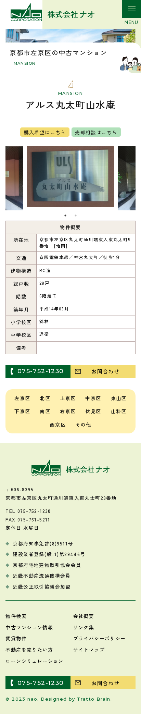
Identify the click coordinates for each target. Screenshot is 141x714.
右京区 (68, 411)
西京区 (58, 424)
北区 (45, 398)
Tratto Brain (94, 699)
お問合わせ (105, 371)
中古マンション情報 (29, 627)
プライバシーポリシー (99, 638)
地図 (61, 246)
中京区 (93, 398)
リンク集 (83, 627)
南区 (45, 411)
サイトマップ (89, 649)
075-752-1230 (40, 370)
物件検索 (16, 616)
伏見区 (93, 411)
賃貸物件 (16, 638)
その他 (83, 424)
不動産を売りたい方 (29, 649)
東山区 (119, 398)
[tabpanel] (70, 176)
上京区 (68, 398)
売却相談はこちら (96, 132)
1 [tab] (65, 215)
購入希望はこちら (45, 132)
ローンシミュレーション (34, 660)
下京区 (22, 411)
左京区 (22, 398)
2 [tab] (75, 215)
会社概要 (83, 616)
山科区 (119, 411)
